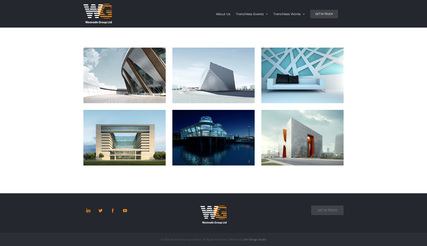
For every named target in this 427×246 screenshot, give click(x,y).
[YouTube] (125, 210)
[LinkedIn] (88, 210)
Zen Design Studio (255, 239)
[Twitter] (100, 210)
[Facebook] (113, 210)
